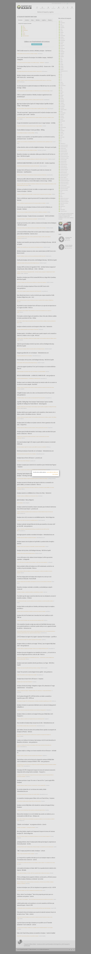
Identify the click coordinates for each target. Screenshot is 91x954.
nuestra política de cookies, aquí (52, 472)
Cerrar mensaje (55, 474)
